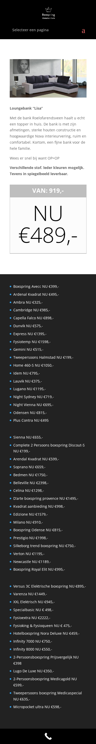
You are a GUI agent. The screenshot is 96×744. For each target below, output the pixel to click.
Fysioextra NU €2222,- (31, 617)
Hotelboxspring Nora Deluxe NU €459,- (46, 633)
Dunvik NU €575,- (28, 325)
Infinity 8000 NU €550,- (32, 649)
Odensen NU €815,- (30, 412)
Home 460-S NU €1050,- (33, 365)
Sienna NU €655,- (28, 437)
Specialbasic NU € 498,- (33, 609)
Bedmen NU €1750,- (30, 474)
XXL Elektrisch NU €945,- (34, 601)
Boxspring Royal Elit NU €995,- (39, 569)
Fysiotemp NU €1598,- (32, 341)
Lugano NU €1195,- (29, 388)
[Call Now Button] (48, 736)
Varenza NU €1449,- (30, 593)
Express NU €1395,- (30, 333)
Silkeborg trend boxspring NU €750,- (44, 545)
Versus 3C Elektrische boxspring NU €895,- (49, 586)
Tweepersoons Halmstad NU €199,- (43, 357)
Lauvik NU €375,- (27, 381)
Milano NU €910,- (28, 522)
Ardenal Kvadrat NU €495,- (36, 294)
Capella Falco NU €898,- (33, 317)
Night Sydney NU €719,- (33, 396)
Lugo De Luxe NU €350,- (33, 670)
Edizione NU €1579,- (30, 514)
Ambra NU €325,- (28, 302)
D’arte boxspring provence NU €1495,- (45, 498)
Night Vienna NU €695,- (33, 404)
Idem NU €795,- (26, 373)
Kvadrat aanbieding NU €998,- (39, 506)
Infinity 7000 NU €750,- (32, 641)
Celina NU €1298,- (28, 490)
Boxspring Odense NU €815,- (38, 529)
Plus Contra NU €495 (31, 420)
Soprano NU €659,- (29, 466)
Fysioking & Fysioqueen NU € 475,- (42, 625)
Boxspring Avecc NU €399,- (36, 286)
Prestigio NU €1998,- (30, 537)
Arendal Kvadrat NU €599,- (36, 458)
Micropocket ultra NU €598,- (37, 706)
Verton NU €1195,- (29, 553)
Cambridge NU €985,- (31, 309)
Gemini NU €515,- (28, 349)
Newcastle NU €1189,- (32, 561)
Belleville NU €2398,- (31, 482)
